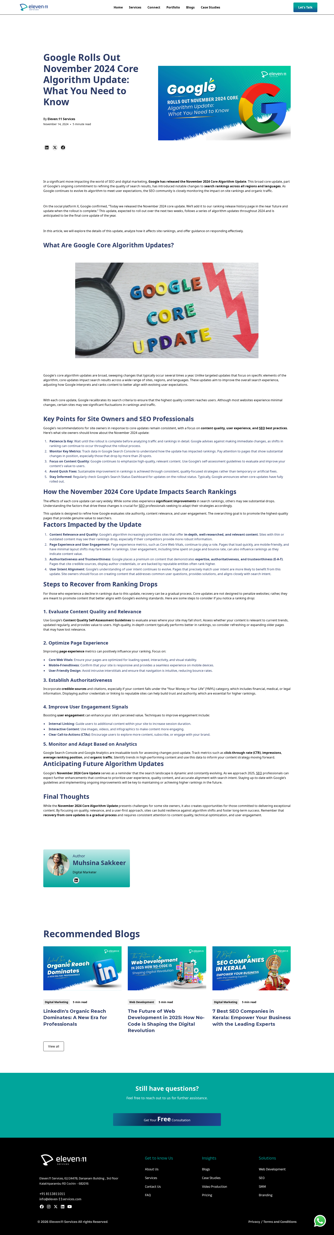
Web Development (272, 1169)
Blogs (206, 1169)
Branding (265, 1195)
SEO (112, 181)
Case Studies (211, 1178)
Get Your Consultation (167, 1119)
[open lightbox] (167, 311)
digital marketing (134, 181)
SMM (262, 1186)
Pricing (207, 1195)
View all (53, 1046)
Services (151, 1178)
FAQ (148, 1195)
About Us (151, 1169)
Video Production (214, 1186)
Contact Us (153, 1186)
